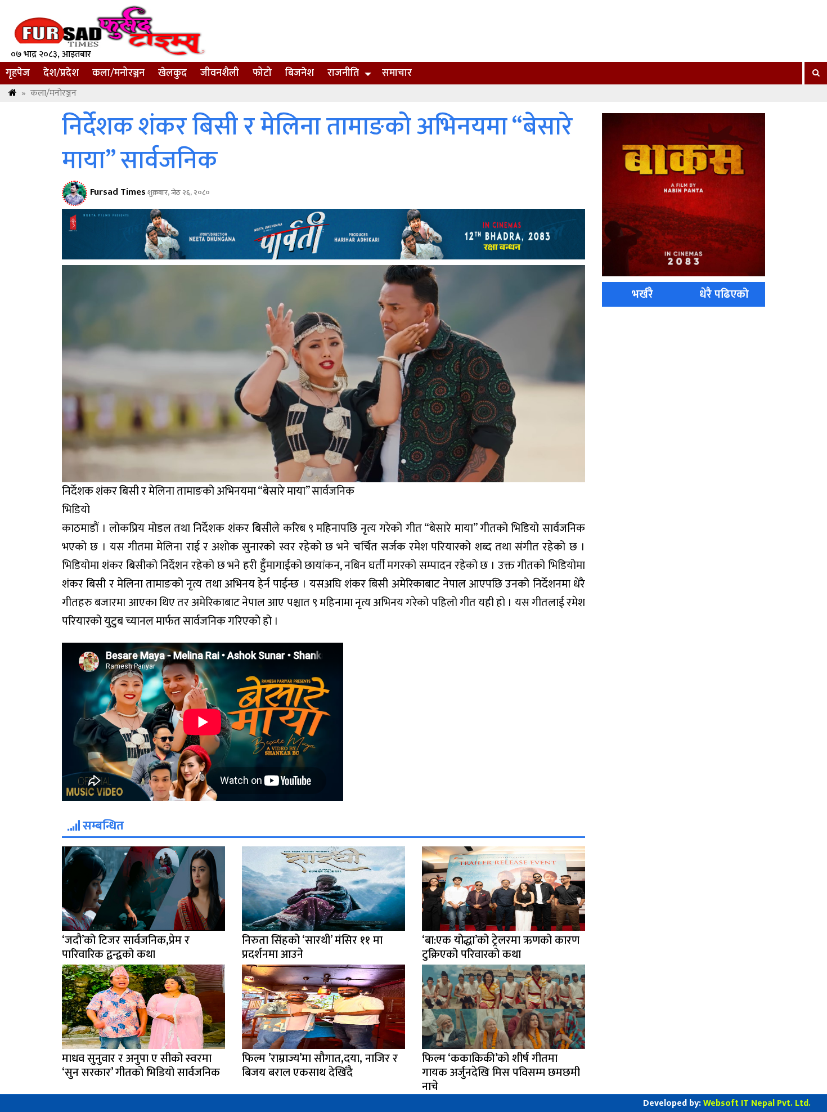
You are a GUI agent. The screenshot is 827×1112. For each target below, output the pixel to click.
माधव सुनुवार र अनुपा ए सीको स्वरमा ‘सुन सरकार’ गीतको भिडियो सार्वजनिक (141, 1065)
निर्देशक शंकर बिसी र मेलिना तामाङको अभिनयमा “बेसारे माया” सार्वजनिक (317, 144)
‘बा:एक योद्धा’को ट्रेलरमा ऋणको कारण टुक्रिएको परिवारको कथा (500, 947)
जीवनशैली (219, 73)
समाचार (397, 73)
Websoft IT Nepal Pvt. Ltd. (757, 1103)
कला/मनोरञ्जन (118, 73)
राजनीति (343, 73)
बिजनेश (299, 73)
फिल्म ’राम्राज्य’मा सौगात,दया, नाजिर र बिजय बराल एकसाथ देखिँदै (320, 1065)
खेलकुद (172, 73)
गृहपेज (18, 73)
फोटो (262, 73)
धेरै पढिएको (724, 294)
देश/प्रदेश (61, 73)
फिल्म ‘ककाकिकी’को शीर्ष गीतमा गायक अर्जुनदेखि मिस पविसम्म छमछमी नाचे (501, 1072)
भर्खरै (642, 294)
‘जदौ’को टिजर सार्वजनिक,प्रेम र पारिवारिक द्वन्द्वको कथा (126, 947)
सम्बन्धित (102, 825)
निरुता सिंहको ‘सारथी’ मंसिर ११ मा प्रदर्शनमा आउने (312, 947)
